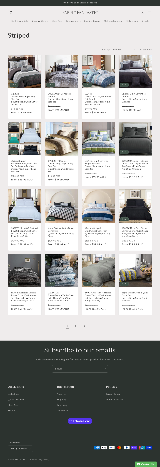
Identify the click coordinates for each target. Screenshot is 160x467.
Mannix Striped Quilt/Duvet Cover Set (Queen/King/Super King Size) (97, 232)
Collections (13, 394)
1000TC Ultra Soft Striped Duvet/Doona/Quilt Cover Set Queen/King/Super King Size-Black (135, 232)
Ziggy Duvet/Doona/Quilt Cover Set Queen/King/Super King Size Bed (135, 297)
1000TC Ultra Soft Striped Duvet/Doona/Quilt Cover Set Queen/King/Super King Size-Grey (98, 297)
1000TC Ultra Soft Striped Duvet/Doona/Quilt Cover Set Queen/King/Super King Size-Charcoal (135, 165)
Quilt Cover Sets (16, 399)
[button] (11, 12)
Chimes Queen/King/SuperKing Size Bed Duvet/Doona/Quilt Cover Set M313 (24, 99)
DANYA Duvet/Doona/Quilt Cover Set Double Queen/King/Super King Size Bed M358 (98, 99)
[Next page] (92, 326)
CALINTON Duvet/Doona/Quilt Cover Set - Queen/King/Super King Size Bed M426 (61, 297)
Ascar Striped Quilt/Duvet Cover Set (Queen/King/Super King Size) (61, 232)
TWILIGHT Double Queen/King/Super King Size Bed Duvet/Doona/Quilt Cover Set (61, 166)
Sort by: (106, 50)
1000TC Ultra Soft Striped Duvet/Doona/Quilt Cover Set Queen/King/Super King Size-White (24, 232)
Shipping (61, 399)
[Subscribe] (104, 368)
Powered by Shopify (40, 460)
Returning (62, 405)
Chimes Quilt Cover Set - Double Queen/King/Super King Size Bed (134, 98)
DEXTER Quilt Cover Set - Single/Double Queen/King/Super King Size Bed (98, 165)
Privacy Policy (113, 394)
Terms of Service (114, 399)
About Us (62, 394)
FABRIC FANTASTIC (23, 460)
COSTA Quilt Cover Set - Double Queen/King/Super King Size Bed (60, 98)
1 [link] (67, 326)
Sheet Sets (13, 405)
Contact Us (62, 410)
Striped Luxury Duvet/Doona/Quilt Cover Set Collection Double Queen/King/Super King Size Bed (24, 166)
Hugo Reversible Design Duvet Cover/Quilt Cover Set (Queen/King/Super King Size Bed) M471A (23, 297)
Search (11, 410)
